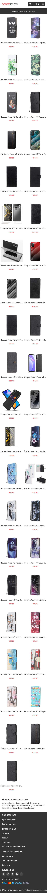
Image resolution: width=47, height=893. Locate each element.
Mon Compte (7, 856)
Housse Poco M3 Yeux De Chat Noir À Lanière (20, 600)
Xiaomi (15, 11)
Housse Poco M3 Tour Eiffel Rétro (15, 711)
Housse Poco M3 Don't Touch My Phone (18, 42)
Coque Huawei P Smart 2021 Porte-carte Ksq (20, 414)
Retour (5, 838)
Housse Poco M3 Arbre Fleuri (13, 80)
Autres (23, 11)
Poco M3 (31, 11)
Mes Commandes (9, 860)
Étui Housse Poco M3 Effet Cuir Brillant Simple (20, 191)
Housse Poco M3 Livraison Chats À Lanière (19, 526)
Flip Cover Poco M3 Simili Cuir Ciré (15, 154)
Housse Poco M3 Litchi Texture (14, 340)
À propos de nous (9, 819)
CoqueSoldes (16, 890)
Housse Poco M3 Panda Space (14, 563)
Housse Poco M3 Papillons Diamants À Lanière (21, 488)
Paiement (6, 842)
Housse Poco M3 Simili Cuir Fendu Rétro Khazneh (22, 377)
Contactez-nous (9, 824)
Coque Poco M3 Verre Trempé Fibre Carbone (20, 303)
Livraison (5, 833)
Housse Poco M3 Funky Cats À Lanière (17, 637)
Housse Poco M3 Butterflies (13, 674)
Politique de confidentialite (13, 846)
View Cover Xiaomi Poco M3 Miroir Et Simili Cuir (21, 265)
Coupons (6, 865)
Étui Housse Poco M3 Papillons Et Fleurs (18, 749)
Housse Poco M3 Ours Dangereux (15, 117)
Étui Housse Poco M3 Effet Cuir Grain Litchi (19, 786)
